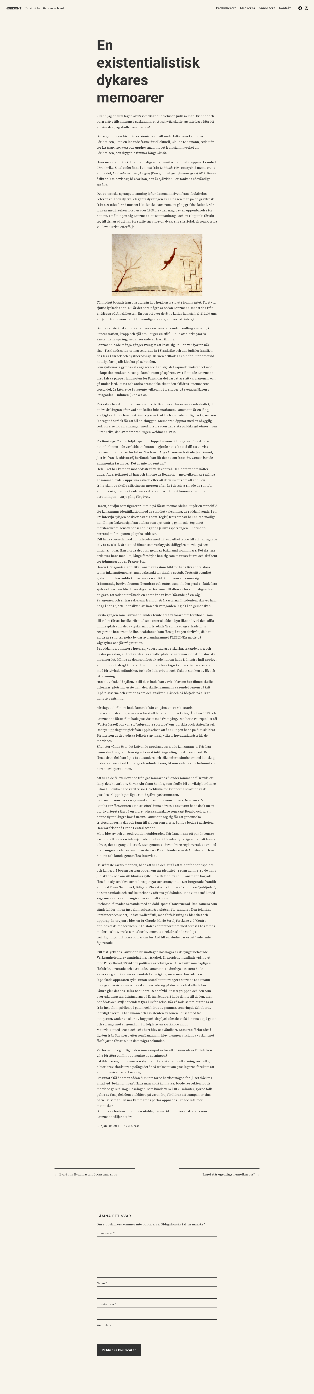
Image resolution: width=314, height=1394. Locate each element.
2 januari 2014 (109, 1126)
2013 (129, 1126)
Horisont (13, 8)
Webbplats (104, 1325)
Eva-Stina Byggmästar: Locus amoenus (88, 1174)
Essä (136, 1126)
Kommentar (105, 1233)
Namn (102, 1283)
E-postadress (106, 1304)
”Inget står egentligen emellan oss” (228, 1174)
